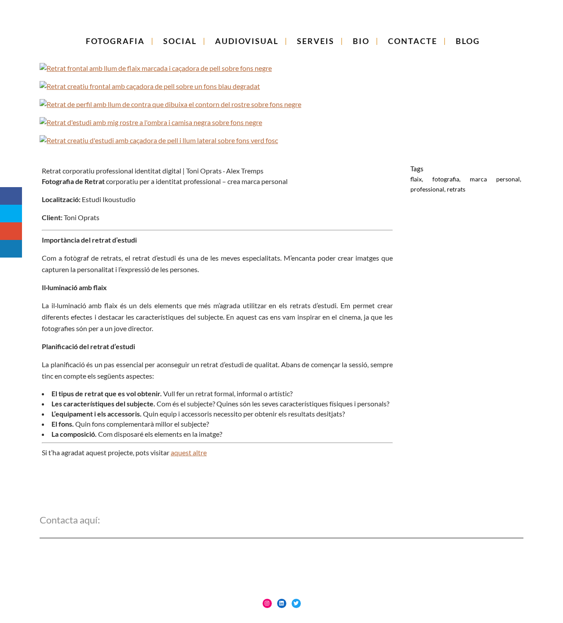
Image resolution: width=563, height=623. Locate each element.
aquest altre (189, 452)
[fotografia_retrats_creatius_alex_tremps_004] (281, 104)
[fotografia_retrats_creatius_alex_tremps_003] (281, 122)
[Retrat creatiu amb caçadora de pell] (281, 68)
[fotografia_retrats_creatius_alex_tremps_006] (281, 86)
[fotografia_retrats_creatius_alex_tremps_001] (281, 140)
